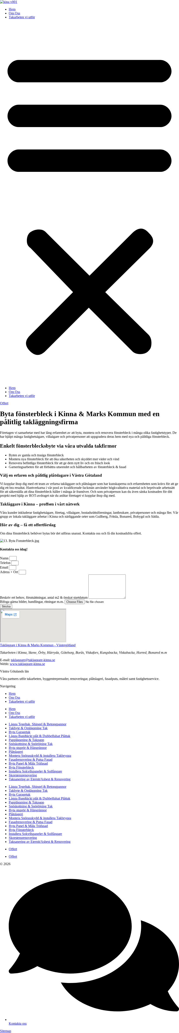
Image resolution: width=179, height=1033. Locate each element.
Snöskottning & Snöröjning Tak (31, 744)
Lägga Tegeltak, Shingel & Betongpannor (37, 724)
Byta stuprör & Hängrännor (28, 748)
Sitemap (5, 1031)
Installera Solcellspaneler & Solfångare (35, 771)
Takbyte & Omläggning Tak (28, 728)
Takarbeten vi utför (22, 17)
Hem (12, 9)
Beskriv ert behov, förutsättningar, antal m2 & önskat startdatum (44, 597)
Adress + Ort (9, 572)
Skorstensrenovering (23, 775)
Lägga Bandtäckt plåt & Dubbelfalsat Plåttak (39, 736)
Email (4, 567)
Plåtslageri (16, 752)
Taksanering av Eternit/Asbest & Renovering (40, 779)
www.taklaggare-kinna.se (27, 664)
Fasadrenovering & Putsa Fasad (30, 759)
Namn (4, 558)
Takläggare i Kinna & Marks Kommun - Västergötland (38, 645)
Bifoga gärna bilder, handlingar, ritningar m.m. (32, 602)
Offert (13, 849)
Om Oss (14, 13)
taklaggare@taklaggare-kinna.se (33, 660)
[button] (89, 203)
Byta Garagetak (19, 732)
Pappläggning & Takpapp (26, 740)
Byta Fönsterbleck (21, 767)
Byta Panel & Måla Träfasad (28, 763)
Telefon (5, 563)
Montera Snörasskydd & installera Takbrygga (40, 755)
